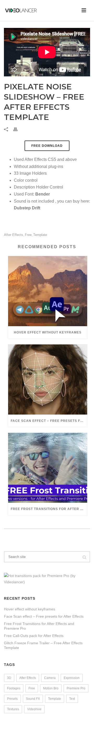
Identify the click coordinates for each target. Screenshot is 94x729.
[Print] (18, 129)
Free (28, 234)
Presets (12, 699)
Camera (50, 678)
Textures (13, 709)
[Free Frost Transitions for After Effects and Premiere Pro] (47, 468)
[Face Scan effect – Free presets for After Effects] (47, 379)
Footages (13, 688)
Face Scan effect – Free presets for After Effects (49, 421)
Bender (42, 194)
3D (9, 678)
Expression (72, 678)
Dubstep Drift (27, 208)
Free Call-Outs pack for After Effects (33, 636)
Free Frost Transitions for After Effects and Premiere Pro (49, 509)
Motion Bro (50, 688)
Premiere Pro (76, 688)
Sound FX (33, 699)
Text (72, 699)
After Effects (13, 234)
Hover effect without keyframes (47, 332)
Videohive (34, 709)
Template (40, 234)
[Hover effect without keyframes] (47, 291)
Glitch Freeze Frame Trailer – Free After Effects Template (43, 645)
